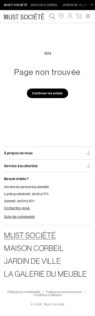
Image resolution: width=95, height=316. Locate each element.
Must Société (54, 304)
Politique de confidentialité (23, 292)
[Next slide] (92, 4)
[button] (88, 16)
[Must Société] (26, 16)
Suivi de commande (19, 216)
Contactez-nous (17, 208)
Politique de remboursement (64, 292)
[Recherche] (52, 16)
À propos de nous (18, 153)
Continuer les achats (47, 93)
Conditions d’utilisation (47, 295)
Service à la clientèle (21, 166)
